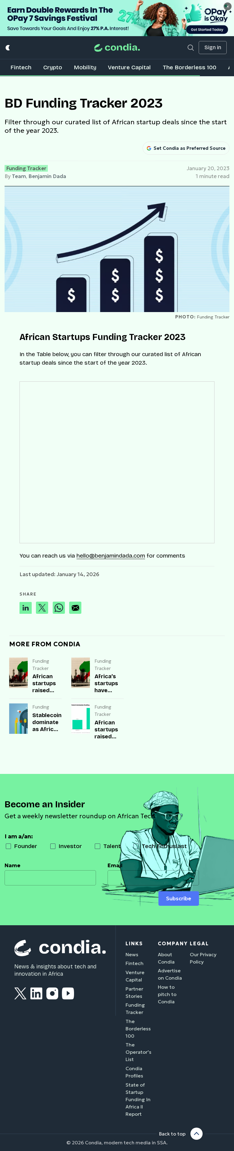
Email (115, 865)
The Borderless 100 (189, 67)
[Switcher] (8, 47)
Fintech (20, 67)
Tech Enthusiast (164, 846)
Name (12, 865)
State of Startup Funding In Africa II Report (138, 1099)
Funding (40, 707)
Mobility (85, 67)
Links (134, 943)
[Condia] (117, 47)
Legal (199, 943)
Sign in (212, 47)
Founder (25, 846)
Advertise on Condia (170, 974)
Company (173, 943)
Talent (112, 846)
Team (19, 176)
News (132, 954)
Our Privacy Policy (203, 958)
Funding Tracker (26, 168)
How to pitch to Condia (167, 994)
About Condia (166, 958)
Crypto (52, 67)
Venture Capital (129, 67)
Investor (70, 846)
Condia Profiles (134, 1072)
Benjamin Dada (47, 176)
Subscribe (178, 898)
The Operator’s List (138, 1052)
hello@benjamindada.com (110, 555)
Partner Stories (134, 992)
